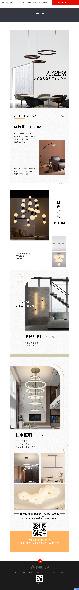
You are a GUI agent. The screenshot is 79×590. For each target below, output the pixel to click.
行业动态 (40, 2)
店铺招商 (29, 2)
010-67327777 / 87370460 (62, 2)
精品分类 (24, 2)
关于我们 (19, 2)
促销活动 (35, 2)
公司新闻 (45, 2)
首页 (15, 2)
